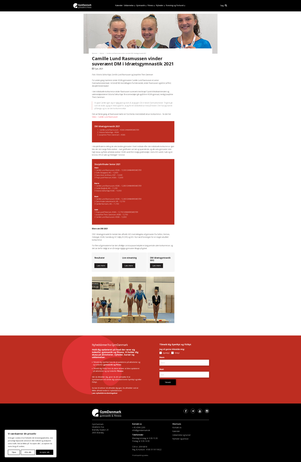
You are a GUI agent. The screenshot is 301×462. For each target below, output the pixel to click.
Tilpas (14, 452)
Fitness (150, 5)
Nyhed (102, 53)
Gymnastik (140, 5)
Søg (222, 5)
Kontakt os (176, 427)
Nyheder (159, 5)
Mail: (162, 369)
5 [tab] (165, 320)
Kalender (119, 5)
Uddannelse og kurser (181, 435)
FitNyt (177, 353)
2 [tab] (157, 320)
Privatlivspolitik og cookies (140, 455)
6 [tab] (168, 320)
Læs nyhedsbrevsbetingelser (105, 393)
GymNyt (166, 353)
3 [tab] (160, 320)
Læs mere (101, 265)
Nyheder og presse (180, 438)
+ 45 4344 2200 (138, 427)
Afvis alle (28, 452)
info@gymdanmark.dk (141, 430)
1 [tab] (154, 320)
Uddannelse (129, 5)
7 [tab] (170, 320)
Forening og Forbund (175, 5)
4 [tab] (163, 320)
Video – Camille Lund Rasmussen (105, 117)
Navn (162, 357)
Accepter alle (45, 452)
